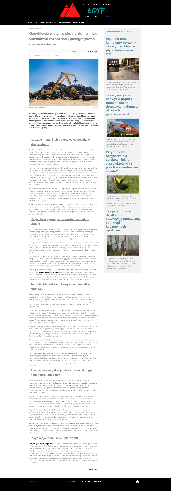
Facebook (72, 481)
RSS (79, 481)
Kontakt (97, 481)
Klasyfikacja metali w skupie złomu (42, 444)
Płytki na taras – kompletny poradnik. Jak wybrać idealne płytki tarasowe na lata (121, 46)
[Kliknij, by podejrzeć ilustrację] (63, 82)
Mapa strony (87, 481)
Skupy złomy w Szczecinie (49, 272)
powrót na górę (93, 469)
